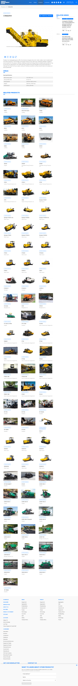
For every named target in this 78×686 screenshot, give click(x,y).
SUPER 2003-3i (7, 537)
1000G (5, 110)
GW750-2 (41, 288)
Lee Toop (5, 624)
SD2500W (41, 448)
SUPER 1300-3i (7, 501)
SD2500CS (24, 448)
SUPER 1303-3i (25, 501)
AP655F (40, 163)
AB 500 (40, 146)
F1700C (5, 253)
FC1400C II (24, 288)
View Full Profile (46, 16)
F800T (40, 270)
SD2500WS (6, 466)
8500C (5, 128)
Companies (46, 2)
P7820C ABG (6, 376)
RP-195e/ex (6, 429)
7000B (40, 110)
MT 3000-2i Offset (8, 323)
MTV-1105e (24, 323)
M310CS (41, 305)
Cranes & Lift (24, 607)
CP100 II (23, 182)
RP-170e (6, 411)
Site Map (5, 614)
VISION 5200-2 (25, 572)
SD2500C (6, 448)
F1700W (23, 253)
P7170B (23, 358)
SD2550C (23, 466)
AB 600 (5, 163)
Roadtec (23, 325)
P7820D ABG (24, 376)
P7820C (41, 358)
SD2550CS (41, 466)
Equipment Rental (7, 645)
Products (41, 2)
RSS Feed (5, 609)
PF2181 (23, 394)
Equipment (24, 602)
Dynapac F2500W (43, 235)
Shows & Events (6, 658)
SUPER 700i (41, 537)
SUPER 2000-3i (42, 519)
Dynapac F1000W (25, 217)
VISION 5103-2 (7, 572)
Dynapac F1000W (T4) (44, 217)
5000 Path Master (25, 110)
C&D (23, 615)
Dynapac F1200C (7, 235)
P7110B (40, 341)
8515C (40, 128)
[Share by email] (5, 57)
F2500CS (23, 270)
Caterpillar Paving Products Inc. (27, 166)
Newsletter (6, 604)
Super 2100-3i (24, 554)
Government (6, 649)
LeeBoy (5, 112)
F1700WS (41, 253)
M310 (23, 305)
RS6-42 (40, 431)
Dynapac (6, 290)
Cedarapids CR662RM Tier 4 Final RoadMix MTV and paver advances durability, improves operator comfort (68, 24)
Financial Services (7, 647)
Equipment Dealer (7, 643)
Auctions (5, 633)
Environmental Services (8, 641)
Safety (23, 617)
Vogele (40, 147)
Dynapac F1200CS (25, 235)
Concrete (64, 18)
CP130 (40, 182)
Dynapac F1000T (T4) (8, 217)
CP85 (23, 199)
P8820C (41, 376)
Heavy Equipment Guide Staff (9, 626)
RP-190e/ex (41, 411)
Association (5, 631)
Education (5, 639)
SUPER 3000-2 (25, 537)
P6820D (5, 341)
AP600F (23, 163)
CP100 (5, 182)
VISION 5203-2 (42, 572)
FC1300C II (6, 288)
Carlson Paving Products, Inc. (10, 184)
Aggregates (24, 604)
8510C (23, 128)
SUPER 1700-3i (42, 501)
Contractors (5, 635)
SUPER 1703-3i (7, 519)
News (30, 2)
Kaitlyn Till (5, 620)
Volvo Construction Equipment (45, 325)
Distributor (5, 637)
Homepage (6, 599)
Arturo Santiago (6, 622)
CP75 (5, 199)
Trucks (23, 609)
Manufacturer (6, 651)
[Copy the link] (16, 57)
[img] (58, 18)
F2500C (5, 270)
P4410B (41, 323)
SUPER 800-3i (7, 554)
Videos (35, 2)
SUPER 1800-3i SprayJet (27, 519)
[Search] (76, 2)
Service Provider (6, 656)
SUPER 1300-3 (42, 484)
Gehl (40, 432)
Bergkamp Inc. (7, 307)
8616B (5, 146)
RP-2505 (23, 429)
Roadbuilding (70, 18)
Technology (24, 611)
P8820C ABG (6, 394)
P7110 (23, 341)
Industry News (25, 619)
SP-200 (23, 484)
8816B (23, 146)
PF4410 (40, 394)
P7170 (5, 358)
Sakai (40, 290)
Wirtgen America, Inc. (44, 538)
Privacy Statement (8, 611)
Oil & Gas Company (7, 653)
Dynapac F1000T (43, 199)
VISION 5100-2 (42, 554)
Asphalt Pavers (6, 13)
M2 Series (6, 305)
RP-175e (23, 411)
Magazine (5, 602)
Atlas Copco (41, 201)
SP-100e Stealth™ (8, 484)
